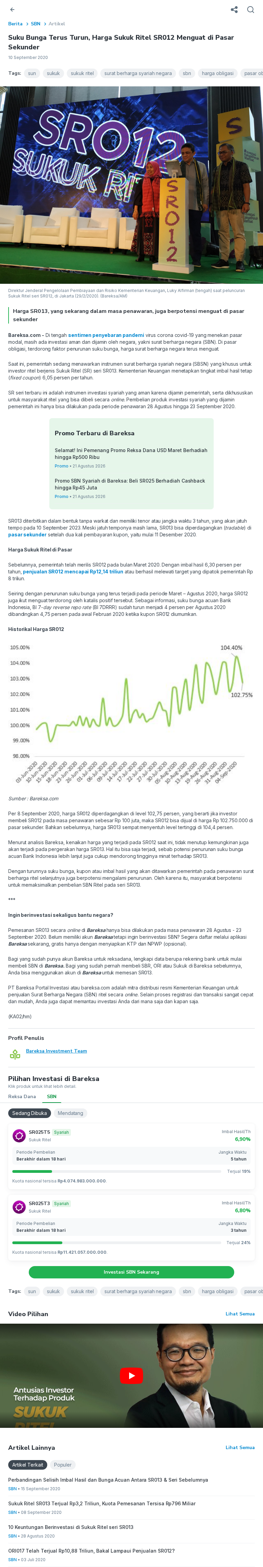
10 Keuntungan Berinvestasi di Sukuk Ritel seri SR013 (71, 1527)
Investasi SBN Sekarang (131, 1272)
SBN (35, 24)
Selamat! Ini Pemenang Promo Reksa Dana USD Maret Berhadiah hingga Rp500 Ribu (131, 453)
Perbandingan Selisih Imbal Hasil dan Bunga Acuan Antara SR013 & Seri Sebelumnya (108, 1480)
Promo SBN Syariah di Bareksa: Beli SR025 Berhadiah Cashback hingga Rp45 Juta (130, 484)
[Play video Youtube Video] (131, 1376)
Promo (61, 466)
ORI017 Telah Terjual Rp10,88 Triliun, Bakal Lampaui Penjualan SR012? (91, 1551)
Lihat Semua (240, 1314)
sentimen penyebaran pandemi (106, 335)
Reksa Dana (22, 1096)
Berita (15, 24)
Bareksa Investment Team (56, 1051)
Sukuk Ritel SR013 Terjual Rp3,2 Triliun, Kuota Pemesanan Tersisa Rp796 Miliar (102, 1503)
